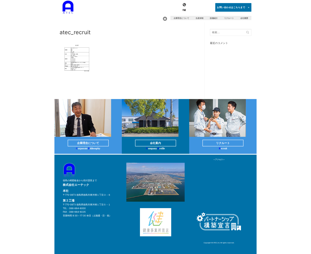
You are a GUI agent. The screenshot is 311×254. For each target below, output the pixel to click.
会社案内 (155, 143)
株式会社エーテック (95, 9)
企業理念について (88, 143)
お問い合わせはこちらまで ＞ (233, 7)
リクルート (223, 143)
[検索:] (230, 32)
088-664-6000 (199, 5)
